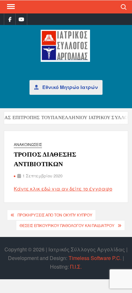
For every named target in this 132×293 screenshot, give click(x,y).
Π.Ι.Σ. (76, 266)
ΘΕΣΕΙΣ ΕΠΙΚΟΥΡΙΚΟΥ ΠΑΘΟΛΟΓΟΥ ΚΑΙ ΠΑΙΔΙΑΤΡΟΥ (67, 225)
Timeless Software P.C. (95, 258)
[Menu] (10, 6)
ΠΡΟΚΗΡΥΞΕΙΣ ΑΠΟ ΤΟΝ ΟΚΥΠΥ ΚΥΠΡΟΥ (55, 214)
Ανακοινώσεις (28, 144)
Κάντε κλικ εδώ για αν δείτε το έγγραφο (63, 188)
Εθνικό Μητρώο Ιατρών (69, 87)
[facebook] (9, 19)
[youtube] (21, 19)
